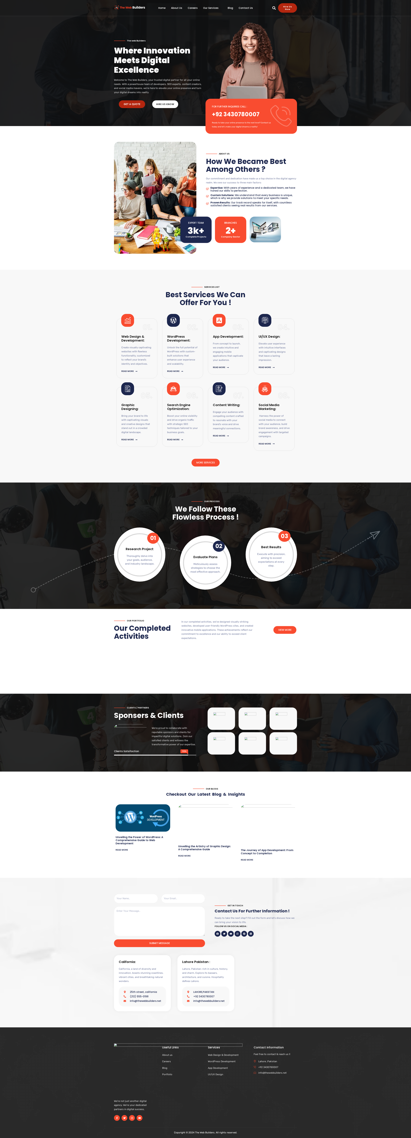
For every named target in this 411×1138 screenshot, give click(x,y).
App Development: (228, 336)
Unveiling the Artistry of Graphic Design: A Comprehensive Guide (204, 847)
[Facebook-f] (117, 1118)
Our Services (211, 8)
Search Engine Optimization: (178, 407)
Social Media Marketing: (269, 407)
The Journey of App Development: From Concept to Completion (267, 851)
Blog (230, 8)
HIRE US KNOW (165, 104)
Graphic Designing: (130, 407)
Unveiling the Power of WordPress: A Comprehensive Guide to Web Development (139, 840)
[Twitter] (124, 1118)
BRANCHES (230, 222)
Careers (193, 8)
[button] (274, 8)
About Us (176, 8)
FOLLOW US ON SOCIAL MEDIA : (231, 926)
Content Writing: (226, 405)
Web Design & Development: (133, 338)
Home (162, 8)
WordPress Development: (178, 338)
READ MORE (122, 849)
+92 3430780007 (235, 114)
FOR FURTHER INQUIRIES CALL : (229, 106)
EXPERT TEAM (196, 222)
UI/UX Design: (269, 336)
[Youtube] (139, 1118)
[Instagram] (132, 1118)
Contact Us (246, 8)
